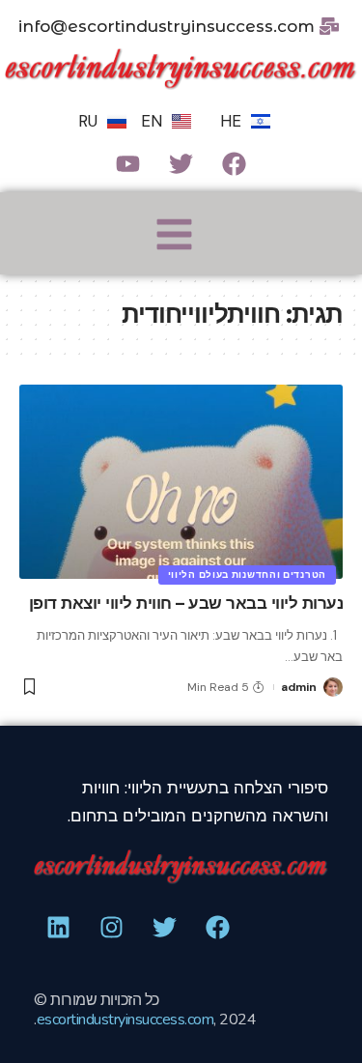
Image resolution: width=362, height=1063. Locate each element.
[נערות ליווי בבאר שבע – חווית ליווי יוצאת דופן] (181, 482)
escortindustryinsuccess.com (125, 1019)
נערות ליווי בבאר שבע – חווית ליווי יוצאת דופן (186, 603)
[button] (174, 237)
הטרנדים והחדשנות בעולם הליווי (247, 574)
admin (299, 687)
